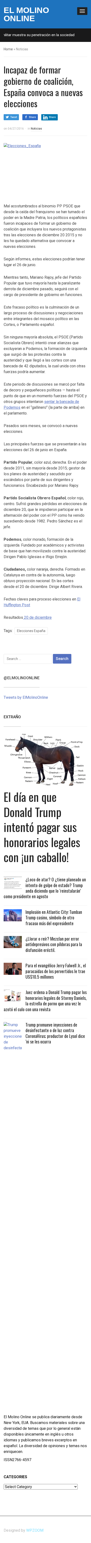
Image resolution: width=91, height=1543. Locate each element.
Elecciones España (31, 631)
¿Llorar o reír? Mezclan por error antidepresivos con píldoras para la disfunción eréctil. (53, 944)
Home (8, 49)
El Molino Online (26, 14)
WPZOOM (34, 1530)
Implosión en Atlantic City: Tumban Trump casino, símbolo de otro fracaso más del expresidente (53, 917)
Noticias (36, 128)
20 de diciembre (37, 617)
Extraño (12, 717)
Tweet (13, 117)
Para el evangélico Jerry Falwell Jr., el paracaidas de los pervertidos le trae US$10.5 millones (55, 971)
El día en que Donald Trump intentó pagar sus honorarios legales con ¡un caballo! (42, 826)
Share (32, 117)
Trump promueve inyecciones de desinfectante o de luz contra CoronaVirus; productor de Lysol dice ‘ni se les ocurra (55, 1033)
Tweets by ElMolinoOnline (26, 697)
